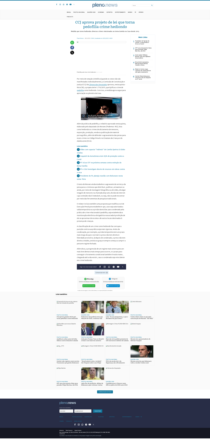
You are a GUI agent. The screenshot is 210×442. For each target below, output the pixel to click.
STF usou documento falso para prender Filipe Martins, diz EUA (143, 49)
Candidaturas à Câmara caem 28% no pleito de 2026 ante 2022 (117, 384)
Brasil (69, 12)
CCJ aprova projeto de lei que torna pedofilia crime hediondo (67, 317)
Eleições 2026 (91, 12)
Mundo (130, 12)
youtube (70, 4)
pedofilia (80, 90)
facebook (56, 4)
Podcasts (70, 16)
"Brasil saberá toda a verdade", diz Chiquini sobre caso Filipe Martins (91, 362)
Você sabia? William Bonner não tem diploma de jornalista (142, 56)
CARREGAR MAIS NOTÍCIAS (105, 391)
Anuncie (61, 430)
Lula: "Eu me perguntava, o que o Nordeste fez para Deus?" (117, 317)
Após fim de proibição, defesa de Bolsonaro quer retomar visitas (92, 384)
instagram (60, 4)
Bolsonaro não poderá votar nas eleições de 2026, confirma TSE (92, 317)
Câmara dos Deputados (98, 85)
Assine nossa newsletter (65, 407)
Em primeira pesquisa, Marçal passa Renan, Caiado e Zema (142, 63)
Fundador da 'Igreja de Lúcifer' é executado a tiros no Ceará (142, 42)
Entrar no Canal (89, 286)
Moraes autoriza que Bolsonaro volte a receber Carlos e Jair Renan (141, 362)
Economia (101, 12)
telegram (67, 4)
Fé (135, 12)
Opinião (141, 12)
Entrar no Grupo (114, 286)
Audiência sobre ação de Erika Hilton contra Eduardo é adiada (67, 340)
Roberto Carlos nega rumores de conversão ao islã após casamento (143, 70)
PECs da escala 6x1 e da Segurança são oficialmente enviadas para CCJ (115, 362)
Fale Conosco (69, 430)
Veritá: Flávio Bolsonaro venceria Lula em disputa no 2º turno (143, 77)
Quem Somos (78, 430)
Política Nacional (79, 12)
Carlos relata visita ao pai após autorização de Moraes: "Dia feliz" (142, 317)
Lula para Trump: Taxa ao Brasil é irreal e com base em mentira (92, 340)
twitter (74, 4)
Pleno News (105, 5)
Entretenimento (120, 12)
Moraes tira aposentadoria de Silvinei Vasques (140, 340)
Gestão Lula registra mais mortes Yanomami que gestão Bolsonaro (68, 362)
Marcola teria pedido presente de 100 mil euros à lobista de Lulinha (117, 340)
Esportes (109, 12)
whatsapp (63, 4)
